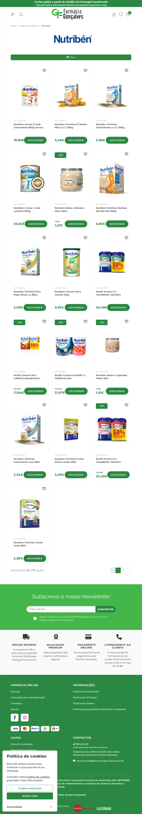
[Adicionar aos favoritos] (44, 70)
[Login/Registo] (114, 14)
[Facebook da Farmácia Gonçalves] (15, 718)
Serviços (15, 691)
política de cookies (38, 776)
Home (14, 26)
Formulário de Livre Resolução (28, 697)
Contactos (16, 703)
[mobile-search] (21, 14)
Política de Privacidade (86, 691)
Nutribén (19, 120)
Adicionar (35, 140)
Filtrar (72, 57)
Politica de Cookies (83, 703)
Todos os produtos (29, 26)
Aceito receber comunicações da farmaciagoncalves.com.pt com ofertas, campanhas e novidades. (73, 618)
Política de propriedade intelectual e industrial (99, 709)
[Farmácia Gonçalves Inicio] (67, 14)
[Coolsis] (104, 808)
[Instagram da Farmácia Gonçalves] (25, 718)
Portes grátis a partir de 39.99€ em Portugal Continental (71, 3)
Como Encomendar (22, 744)
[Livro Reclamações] (83, 808)
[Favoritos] (121, 14)
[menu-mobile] (13, 14)
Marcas (15, 709)
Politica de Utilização (85, 697)
